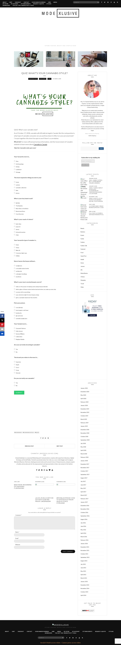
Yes (17, 349)
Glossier (18, 373)
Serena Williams (20, 334)
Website (17, 544)
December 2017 (85, 464)
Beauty (82, 228)
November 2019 (85, 412)
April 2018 (83, 450)
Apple (17, 364)
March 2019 (84, 419)
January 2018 (84, 460)
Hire (49, 2)
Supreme (18, 362)
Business (83, 232)
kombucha (19, 313)
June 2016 (83, 526)
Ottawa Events (26, 3)
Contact (26, 2)
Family (82, 238)
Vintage (18, 172)
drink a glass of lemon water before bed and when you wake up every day (36, 289)
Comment (18, 515)
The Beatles (19, 206)
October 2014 (84, 592)
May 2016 (83, 529)
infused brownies (20, 232)
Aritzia (17, 166)
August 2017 (84, 478)
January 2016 (84, 543)
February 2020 (84, 402)
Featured (43, 78)
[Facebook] (2, 316)
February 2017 (84, 498)
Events (82, 235)
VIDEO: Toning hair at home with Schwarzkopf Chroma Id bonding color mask (96, 190)
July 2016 (83, 523)
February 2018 (84, 457)
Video (82, 287)
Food (82, 252)
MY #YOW (5, 3)
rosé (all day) (19, 307)
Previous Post (29, 446)
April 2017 (83, 491)
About (5, 2)
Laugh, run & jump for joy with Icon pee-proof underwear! (44, 499)
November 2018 (85, 433)
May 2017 (83, 488)
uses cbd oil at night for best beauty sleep (27, 295)
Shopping (83, 280)
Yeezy (17, 247)
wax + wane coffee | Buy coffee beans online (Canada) (95, 181)
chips (17, 235)
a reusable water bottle (22, 268)
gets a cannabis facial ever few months (26, 297)
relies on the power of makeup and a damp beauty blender (32, 286)
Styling (49, 3)
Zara (17, 161)
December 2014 (85, 585)
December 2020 (85, 391)
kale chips (18, 224)
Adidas (18, 256)
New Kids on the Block (22, 208)
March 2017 (84, 495)
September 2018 (85, 440)
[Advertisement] (60, 31)
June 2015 (83, 567)
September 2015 (85, 557)
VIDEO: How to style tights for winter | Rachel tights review (96, 200)
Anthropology (20, 164)
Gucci (17, 367)
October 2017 (84, 471)
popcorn (18, 226)
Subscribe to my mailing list (90, 157)
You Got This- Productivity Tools (23, 5)
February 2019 (84, 422)
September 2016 (85, 516)
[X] (2, 320)
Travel (82, 283)
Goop (17, 370)
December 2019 (85, 409)
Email (17, 538)
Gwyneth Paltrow (21, 328)
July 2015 (83, 564)
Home (82, 263)
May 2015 (83, 571)
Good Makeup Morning (39, 2)
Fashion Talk (33, 78)
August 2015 (84, 561)
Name (17, 532)
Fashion (83, 242)
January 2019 (84, 426)
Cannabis (19, 432)
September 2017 (85, 474)
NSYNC (18, 203)
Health (82, 259)
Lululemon (19, 169)
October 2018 (84, 436)
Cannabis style (29, 432)
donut (17, 229)
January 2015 (84, 581)
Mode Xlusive (84, 273)
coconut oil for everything (23, 292)
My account (14, 3)
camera (18, 185)
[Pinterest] (2, 324)
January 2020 (84, 405)
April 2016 (83, 533)
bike (17, 190)
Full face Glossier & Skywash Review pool (96, 213)
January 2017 (84, 502)
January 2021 (84, 388)
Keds (17, 245)
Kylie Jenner (19, 331)
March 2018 (84, 453)
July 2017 (83, 481)
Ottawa (83, 276)
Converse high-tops (21, 253)
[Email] (2, 329)
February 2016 (84, 540)
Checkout (18, 2)
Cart (10, 2)
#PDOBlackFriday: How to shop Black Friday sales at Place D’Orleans (66, 500)
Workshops (6, 5)
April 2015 (83, 574)
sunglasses (19, 265)
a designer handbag (21, 274)
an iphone (18, 276)
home (17, 182)
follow (101, 148)
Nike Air (18, 250)
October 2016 (84, 512)
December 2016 (85, 505)
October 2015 (84, 554)
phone (17, 193)
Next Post (60, 446)
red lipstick (19, 271)
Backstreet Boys (20, 211)
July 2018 (83, 443)
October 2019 (84, 416)
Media (55, 2)
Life (49, 78)
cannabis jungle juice (21, 318)
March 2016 (84, 536)
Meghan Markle (20, 339)
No (16, 352)
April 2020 (83, 398)
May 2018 (83, 447)
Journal (82, 266)
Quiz (37, 432)
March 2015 (84, 578)
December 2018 (85, 429)
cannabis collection (21, 187)
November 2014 (85, 588)
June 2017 (83, 485)
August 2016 (84, 519)
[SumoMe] (2, 333)
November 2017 (85, 467)
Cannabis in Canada (40, 144)
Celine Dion (19, 336)
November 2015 (85, 550)
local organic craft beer (22, 310)
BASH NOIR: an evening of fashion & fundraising (23, 486)
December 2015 (85, 547)
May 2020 (83, 395)
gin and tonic (19, 315)
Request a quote (38, 3)
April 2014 (83, 595)
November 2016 (85, 509)
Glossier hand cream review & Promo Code (96, 206)
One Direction (20, 214)
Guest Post (83, 256)
